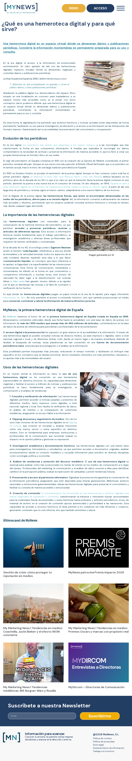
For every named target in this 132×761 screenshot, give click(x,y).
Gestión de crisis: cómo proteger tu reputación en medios (27, 572)
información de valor (14, 295)
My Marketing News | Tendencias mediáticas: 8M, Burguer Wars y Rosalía (29, 687)
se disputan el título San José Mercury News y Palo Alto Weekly (66, 174)
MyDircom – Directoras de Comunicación (96, 685)
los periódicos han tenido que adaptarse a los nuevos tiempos (58, 142)
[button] (66, 760)
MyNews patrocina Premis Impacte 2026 (96, 570)
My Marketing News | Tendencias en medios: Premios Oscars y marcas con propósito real (98, 627)
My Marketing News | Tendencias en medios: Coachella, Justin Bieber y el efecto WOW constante (33, 629)
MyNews (11, 314)
